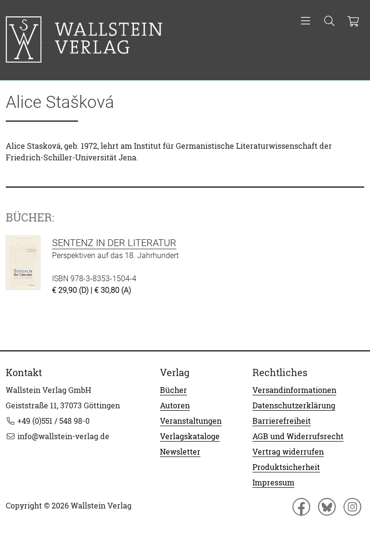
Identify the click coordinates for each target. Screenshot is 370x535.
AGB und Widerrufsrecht (298, 436)
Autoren (175, 405)
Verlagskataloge (190, 436)
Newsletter (180, 451)
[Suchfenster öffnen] (329, 22)
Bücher (173, 390)
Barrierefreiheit (281, 421)
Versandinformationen (294, 390)
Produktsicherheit (286, 467)
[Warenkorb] (353, 21)
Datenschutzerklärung (293, 405)
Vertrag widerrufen (288, 451)
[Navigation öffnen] (306, 22)
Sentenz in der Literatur (114, 242)
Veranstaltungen (191, 421)
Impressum (273, 482)
